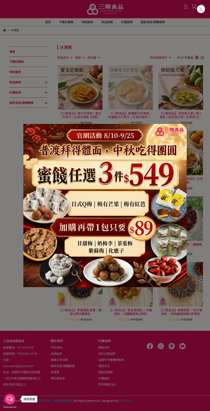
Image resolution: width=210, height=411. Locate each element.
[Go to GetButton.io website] (9, 407)
